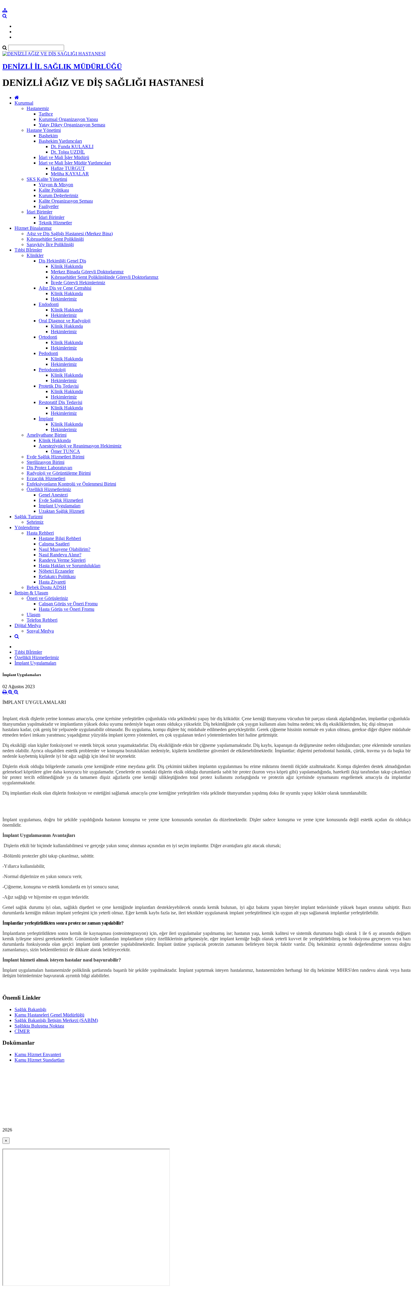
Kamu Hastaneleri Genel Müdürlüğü (49, 1014)
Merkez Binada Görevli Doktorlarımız (87, 271)
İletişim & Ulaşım (31, 592)
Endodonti (49, 304)
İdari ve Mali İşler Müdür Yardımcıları (75, 162)
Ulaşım (33, 614)
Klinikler (35, 255)
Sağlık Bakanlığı (30, 1009)
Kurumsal (24, 103)
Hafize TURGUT (68, 168)
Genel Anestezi (53, 494)
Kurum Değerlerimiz (58, 195)
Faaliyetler (49, 206)
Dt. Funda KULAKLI (72, 146)
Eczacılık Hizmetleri (46, 478)
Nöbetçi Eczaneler (56, 571)
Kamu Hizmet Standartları (39, 1060)
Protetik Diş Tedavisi (59, 386)
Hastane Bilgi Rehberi (60, 538)
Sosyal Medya (40, 630)
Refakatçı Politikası (57, 576)
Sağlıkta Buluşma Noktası (39, 1025)
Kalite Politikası (54, 190)
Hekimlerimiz (64, 298)
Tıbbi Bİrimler (28, 249)
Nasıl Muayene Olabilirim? (64, 549)
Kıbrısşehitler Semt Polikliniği (55, 239)
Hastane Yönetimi (44, 130)
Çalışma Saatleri (54, 543)
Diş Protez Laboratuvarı (49, 467)
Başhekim (48, 135)
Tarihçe (46, 113)
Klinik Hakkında (67, 266)
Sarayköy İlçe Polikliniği (50, 244)
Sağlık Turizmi (29, 516)
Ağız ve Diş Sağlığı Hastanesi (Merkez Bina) (70, 233)
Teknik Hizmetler (55, 222)
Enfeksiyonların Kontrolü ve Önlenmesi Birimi (71, 484)
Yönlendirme (27, 527)
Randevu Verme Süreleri (62, 560)
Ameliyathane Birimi (47, 435)
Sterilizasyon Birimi (45, 462)
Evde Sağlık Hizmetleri (61, 500)
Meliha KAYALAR (70, 173)
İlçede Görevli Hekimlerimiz (78, 282)
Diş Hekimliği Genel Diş (62, 260)
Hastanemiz (38, 108)
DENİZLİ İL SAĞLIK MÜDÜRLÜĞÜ (62, 66)
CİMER (22, 1031)
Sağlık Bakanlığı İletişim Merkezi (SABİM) (56, 1020)
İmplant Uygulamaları (59, 505)
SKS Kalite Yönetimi (47, 179)
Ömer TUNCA (65, 451)
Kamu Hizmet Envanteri (38, 1054)
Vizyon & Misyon (56, 184)
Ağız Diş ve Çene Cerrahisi (65, 288)
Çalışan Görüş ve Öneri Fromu (68, 603)
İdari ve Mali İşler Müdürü (64, 157)
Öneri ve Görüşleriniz (47, 598)
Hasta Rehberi (40, 532)
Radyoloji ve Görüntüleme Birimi (59, 473)
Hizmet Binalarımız (33, 228)
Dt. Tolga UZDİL (68, 152)
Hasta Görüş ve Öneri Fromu (66, 609)
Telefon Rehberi (42, 620)
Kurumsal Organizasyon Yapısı (68, 119)
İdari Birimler (39, 211)
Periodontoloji (52, 369)
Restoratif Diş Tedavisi (60, 402)
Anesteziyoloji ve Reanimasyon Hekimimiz (80, 445)
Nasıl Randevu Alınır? (60, 554)
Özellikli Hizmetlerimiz (49, 489)
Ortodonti (48, 337)
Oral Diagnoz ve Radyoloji (64, 320)
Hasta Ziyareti (52, 581)
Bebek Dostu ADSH (46, 587)
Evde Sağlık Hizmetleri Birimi (55, 456)
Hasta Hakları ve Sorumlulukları (69, 565)
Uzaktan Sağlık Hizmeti (61, 511)
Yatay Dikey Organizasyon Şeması (72, 124)
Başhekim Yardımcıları (60, 141)
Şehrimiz (35, 522)
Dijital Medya (28, 625)
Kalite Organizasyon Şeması (66, 200)
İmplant (46, 418)
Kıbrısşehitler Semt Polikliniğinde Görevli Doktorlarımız (104, 277)
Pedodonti (48, 353)
